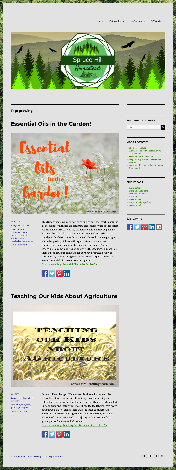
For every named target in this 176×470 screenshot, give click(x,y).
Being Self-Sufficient (20, 225)
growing (14, 238)
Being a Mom (116, 21)
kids (28, 407)
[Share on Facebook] (45, 273)
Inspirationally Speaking (140, 202)
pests (21, 238)
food (28, 405)
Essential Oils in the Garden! (51, 123)
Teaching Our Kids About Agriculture (64, 296)
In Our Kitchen (139, 21)
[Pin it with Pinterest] (59, 273)
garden (26, 235)
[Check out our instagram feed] (159, 227)
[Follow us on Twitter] (137, 227)
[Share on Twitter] (52, 273)
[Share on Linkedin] (66, 273)
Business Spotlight (137, 194)
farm (23, 405)
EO (29, 232)
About (101, 21)
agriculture (15, 405)
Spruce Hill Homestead (21, 456)
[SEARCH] (163, 127)
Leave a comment (19, 245)
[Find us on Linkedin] (151, 227)
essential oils (16, 235)
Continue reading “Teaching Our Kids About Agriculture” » (74, 425)
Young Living (27, 241)
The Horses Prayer (137, 148)
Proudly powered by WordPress (48, 456)
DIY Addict (156, 21)
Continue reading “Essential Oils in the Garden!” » (69, 264)
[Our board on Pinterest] (144, 227)
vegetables (16, 241)
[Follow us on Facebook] (130, 227)
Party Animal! (135, 205)
